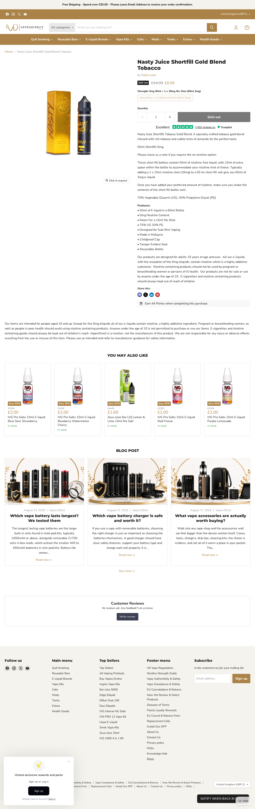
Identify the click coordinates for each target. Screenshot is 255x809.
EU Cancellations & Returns (164, 689)
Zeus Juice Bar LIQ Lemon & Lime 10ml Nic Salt (126, 419)
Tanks (171, 39)
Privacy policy (155, 743)
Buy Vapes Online (110, 679)
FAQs (150, 748)
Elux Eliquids (107, 706)
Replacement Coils (158, 721)
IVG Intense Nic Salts (112, 711)
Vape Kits (123, 39)
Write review (127, 616)
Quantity (142, 108)
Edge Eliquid (107, 695)
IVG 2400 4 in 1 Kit (111, 738)
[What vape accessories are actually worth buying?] (210, 481)
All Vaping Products (111, 673)
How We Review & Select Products (181, 782)
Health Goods (210, 39)
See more (126, 571)
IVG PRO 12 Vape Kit (112, 716)
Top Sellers (106, 668)
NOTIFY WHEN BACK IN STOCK (223, 798)
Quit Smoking (41, 39)
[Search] (212, 27)
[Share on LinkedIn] (151, 295)
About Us (153, 732)
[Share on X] (145, 295)
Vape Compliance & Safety (163, 684)
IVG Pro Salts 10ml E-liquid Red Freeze (176, 419)
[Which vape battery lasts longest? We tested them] (44, 481)
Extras (188, 39)
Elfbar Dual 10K (109, 700)
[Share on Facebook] (139, 295)
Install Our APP (157, 726)
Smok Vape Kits (109, 727)
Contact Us (154, 737)
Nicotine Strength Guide (162, 673)
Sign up (241, 678)
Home (9, 51)
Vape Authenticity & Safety (164, 679)
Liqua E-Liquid (108, 722)
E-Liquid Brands (97, 39)
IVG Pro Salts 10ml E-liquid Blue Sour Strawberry (26, 419)
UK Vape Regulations (160, 668)
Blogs (150, 759)
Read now (43, 560)
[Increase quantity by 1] (170, 117)
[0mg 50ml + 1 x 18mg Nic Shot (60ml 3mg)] (165, 102)
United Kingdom (234, 14)
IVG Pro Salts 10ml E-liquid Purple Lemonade (226, 419)
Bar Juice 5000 (108, 689)
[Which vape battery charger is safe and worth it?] (127, 481)
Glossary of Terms (158, 705)
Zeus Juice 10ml (109, 733)
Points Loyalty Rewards (162, 710)
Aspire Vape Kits (109, 684)
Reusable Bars (68, 39)
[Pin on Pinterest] (157, 295)
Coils (140, 39)
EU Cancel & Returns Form (163, 716)
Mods (156, 39)
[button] (236, 27)
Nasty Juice (148, 75)
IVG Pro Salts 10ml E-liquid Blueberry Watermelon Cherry (76, 421)
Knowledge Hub (157, 753)
